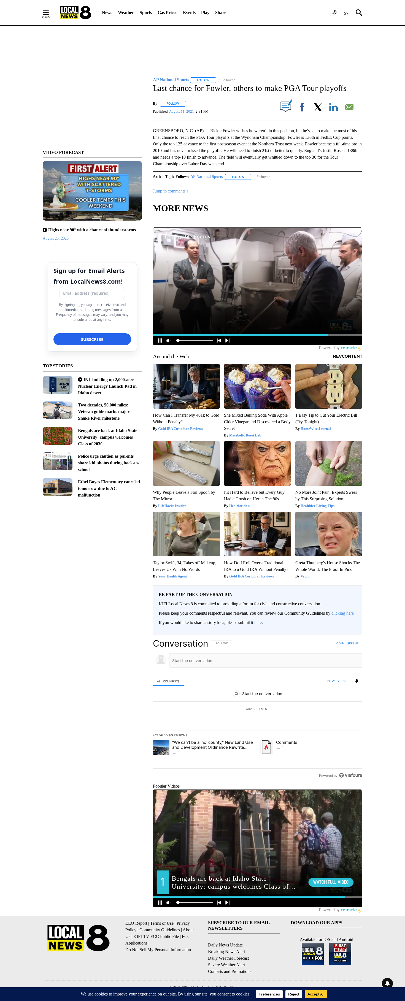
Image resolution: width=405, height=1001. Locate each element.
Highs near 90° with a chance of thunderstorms (92, 229)
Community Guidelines (159, 929)
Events (189, 12)
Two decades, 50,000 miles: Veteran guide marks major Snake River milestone (103, 412)
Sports (146, 12)
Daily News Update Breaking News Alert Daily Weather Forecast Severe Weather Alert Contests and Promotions (229, 958)
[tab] (168, 681)
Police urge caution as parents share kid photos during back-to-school (108, 463)
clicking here (342, 613)
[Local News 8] (76, 13)
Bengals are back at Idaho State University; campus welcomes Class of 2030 (107, 437)
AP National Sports (206, 177)
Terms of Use (162, 923)
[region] (257, 709)
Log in (339, 643)
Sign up (352, 643)
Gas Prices (167, 12)
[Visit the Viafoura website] (350, 775)
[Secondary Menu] (50, 12)
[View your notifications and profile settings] (356, 681)
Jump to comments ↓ (171, 191)
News (107, 12)
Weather (126, 12)
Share (220, 12)
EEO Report (136, 923)
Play (205, 12)
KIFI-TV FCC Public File (156, 936)
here (258, 622)
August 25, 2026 (56, 238)
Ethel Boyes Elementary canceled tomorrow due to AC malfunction (109, 488)
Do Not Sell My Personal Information (158, 949)
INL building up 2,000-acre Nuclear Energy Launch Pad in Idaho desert (107, 386)
